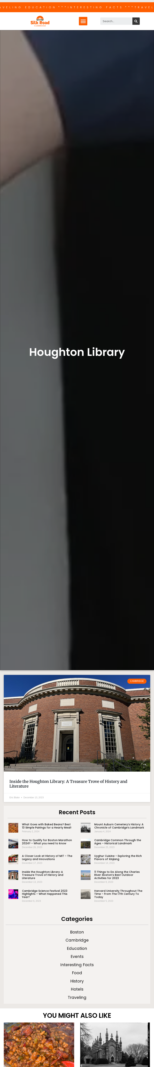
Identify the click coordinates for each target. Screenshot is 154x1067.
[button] (83, 21)
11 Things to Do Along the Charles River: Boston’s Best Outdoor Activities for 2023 (117, 875)
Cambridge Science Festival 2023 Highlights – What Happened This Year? (44, 894)
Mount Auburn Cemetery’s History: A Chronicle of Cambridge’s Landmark (119, 826)
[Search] (136, 21)
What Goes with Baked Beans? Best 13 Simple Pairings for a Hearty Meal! (46, 826)
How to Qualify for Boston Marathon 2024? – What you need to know (47, 841)
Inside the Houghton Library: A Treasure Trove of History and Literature (68, 784)
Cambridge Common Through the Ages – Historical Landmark (117, 841)
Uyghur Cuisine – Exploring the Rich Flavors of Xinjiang (118, 857)
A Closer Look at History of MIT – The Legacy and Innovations (47, 857)
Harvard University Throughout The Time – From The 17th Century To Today (118, 894)
